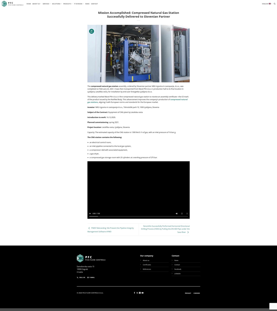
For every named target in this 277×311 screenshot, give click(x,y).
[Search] (274, 4)
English (265, 4)
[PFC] (12, 4)
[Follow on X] (137, 293)
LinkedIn (177, 274)
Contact (94, 4)
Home (29, 4)
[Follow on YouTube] (142, 293)
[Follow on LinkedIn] (140, 293)
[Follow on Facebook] (134, 293)
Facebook (177, 269)
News (87, 4)
